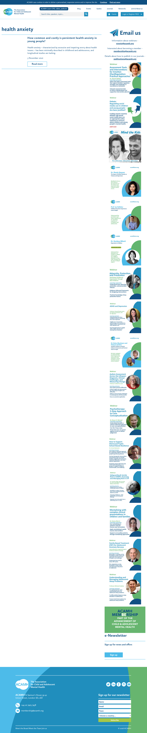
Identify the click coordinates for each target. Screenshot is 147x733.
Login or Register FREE (130, 14)
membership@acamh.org (32, 710)
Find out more (115, 2)
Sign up (113, 654)
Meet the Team (35, 728)
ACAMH (127, 728)
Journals (110, 9)
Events (114, 14)
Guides (99, 9)
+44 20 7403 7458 (28, 705)
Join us (44, 728)
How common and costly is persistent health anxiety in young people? (62, 39)
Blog (79, 9)
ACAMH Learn (54, 9)
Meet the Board (21, 728)
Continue (103, 2)
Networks (122, 9)
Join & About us (136, 9)
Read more (37, 63)
